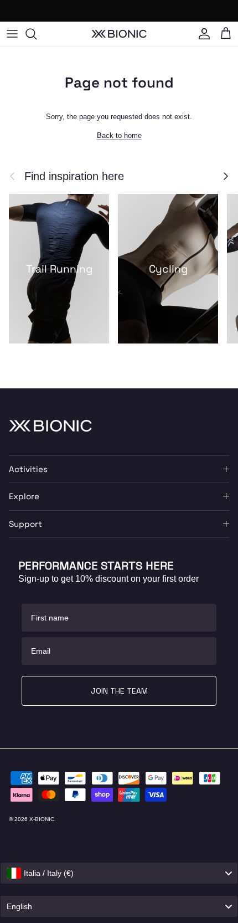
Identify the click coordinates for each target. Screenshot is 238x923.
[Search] (36, 34)
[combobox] (119, 873)
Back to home (119, 135)
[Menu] (12, 34)
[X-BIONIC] (119, 33)
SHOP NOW (174, 11)
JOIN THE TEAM (119, 691)
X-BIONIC (41, 819)
